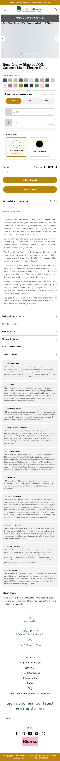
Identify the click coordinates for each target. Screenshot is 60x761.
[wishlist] (55, 201)
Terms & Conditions (30, 673)
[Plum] (47, 85)
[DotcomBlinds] (29, 9)
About (29, 657)
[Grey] (53, 80)
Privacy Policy (30, 678)
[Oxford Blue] (31, 85)
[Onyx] (26, 85)
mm (13, 101)
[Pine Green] (37, 85)
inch (46, 101)
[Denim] (37, 80)
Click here (7, 301)
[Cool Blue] (26, 80)
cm (30, 101)
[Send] (52, 718)
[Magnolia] (15, 85)
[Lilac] (10, 85)
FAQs (30, 683)
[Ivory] (5, 85)
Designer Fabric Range (29, 662)
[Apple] (10, 80)
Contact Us (30, 668)
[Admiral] (5, 80)
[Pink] (42, 85)
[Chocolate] (21, 80)
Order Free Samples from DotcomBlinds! (30, 694)
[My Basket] (55, 9)
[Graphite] (47, 80)
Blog (30, 688)
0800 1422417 (30, 631)
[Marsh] (21, 85)
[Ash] (15, 80)
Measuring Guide (48, 94)
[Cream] (31, 80)
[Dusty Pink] (42, 80)
